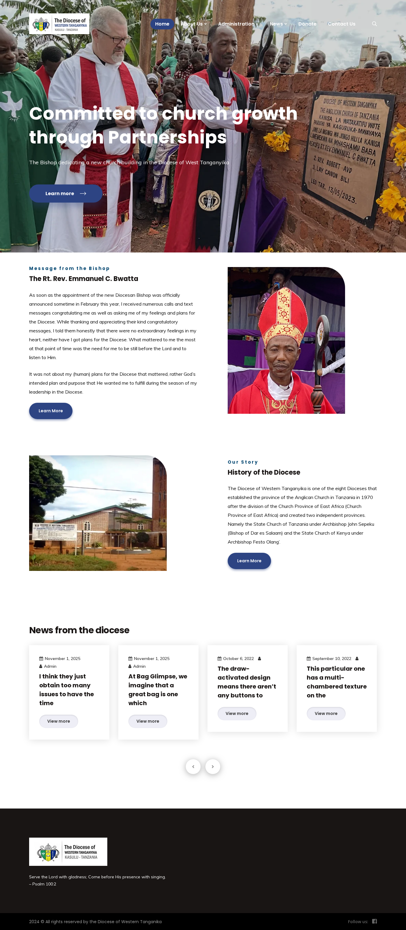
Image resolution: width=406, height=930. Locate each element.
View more (58, 721)
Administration (236, 23)
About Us (192, 23)
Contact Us (341, 23)
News (276, 23)
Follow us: (358, 921)
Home (162, 23)
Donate (307, 23)
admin (50, 666)
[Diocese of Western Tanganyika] (58, 23)
